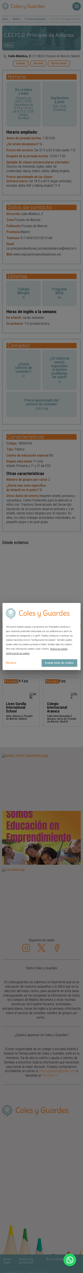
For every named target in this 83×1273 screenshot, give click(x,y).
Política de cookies (58, 649)
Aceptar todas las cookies (59, 662)
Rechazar (11, 662)
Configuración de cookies (18, 653)
